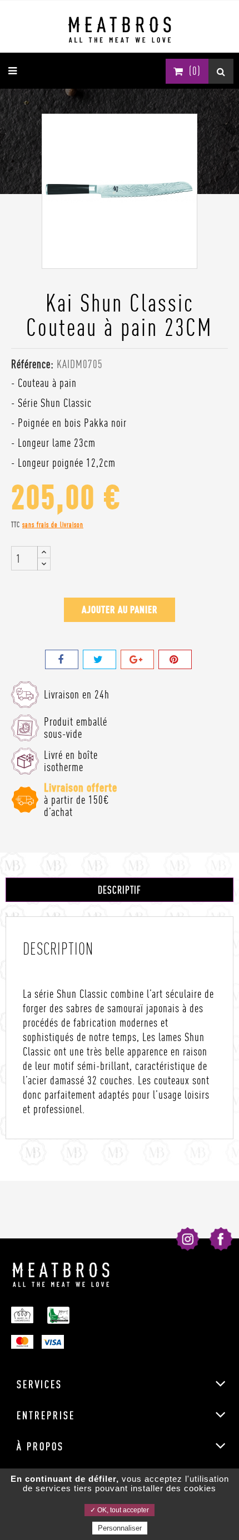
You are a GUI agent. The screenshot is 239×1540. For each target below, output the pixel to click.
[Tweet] (99, 659)
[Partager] (62, 659)
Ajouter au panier (120, 609)
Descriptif (119, 890)
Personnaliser (120, 1528)
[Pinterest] (175, 659)
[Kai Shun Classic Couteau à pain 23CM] (119, 189)
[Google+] (137, 659)
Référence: (32, 364)
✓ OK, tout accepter (119, 1510)
